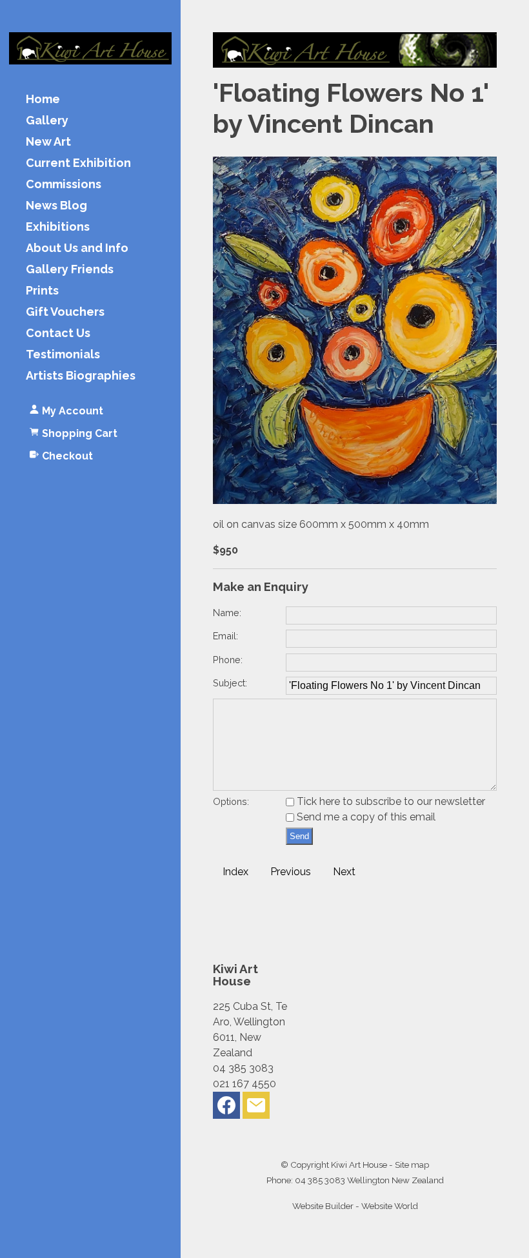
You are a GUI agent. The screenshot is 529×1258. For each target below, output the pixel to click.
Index (235, 872)
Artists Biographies (80, 376)
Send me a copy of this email (364, 817)
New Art (48, 142)
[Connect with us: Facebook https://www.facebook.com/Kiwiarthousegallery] (226, 1108)
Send (299, 836)
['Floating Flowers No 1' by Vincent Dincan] (355, 500)
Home (43, 99)
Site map (412, 1164)
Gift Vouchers (65, 312)
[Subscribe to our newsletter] (256, 1108)
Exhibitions (58, 227)
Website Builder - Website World (355, 1206)
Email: (225, 635)
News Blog (56, 206)
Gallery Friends (70, 270)
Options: (231, 801)
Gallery (47, 121)
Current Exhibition (78, 163)
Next (344, 872)
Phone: (228, 659)
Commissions (63, 185)
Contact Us (58, 333)
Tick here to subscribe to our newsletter (389, 801)
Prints (42, 291)
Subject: (230, 682)
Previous (290, 872)
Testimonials (63, 355)
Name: (227, 612)
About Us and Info (77, 248)
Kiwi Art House (359, 1164)
